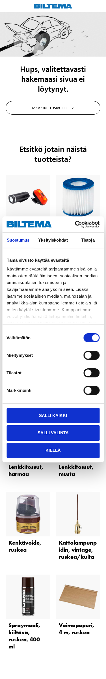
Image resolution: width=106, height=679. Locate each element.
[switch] (91, 355)
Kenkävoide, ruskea (24, 546)
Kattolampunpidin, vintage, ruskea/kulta (78, 549)
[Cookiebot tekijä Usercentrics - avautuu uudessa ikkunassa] (75, 224)
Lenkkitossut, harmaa (25, 470)
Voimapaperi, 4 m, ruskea (76, 629)
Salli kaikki (53, 415)
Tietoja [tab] (88, 239)
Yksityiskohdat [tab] (53, 239)
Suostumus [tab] (18, 239)
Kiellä (53, 450)
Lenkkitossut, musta (76, 470)
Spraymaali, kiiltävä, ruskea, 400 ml (24, 636)
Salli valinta (53, 432)
